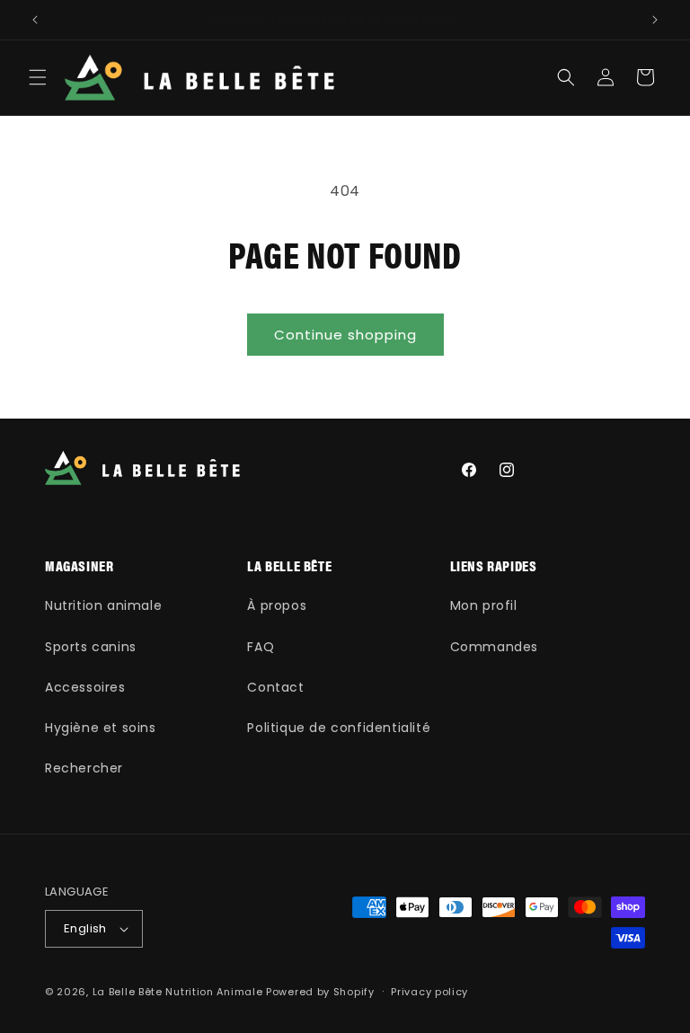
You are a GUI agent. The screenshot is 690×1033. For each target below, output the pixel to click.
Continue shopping (345, 334)
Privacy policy (429, 991)
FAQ (260, 647)
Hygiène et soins (100, 728)
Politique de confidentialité (338, 728)
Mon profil (484, 605)
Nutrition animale (103, 605)
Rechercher (84, 768)
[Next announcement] (655, 20)
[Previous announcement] (35, 20)
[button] (38, 77)
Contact (275, 687)
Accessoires (85, 687)
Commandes (494, 647)
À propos (276, 605)
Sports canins (91, 647)
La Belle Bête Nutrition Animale (178, 991)
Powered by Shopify (320, 991)
